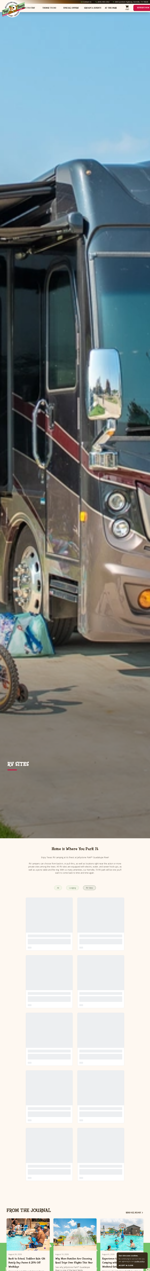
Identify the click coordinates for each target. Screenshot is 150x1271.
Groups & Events (92, 8)
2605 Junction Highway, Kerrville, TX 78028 (131, 2)
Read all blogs (133, 1212)
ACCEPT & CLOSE (126, 1265)
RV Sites (89, 887)
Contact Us (87, 2)
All (58, 887)
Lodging (72, 887)
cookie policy (139, 1261)
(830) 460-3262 (103, 2)
